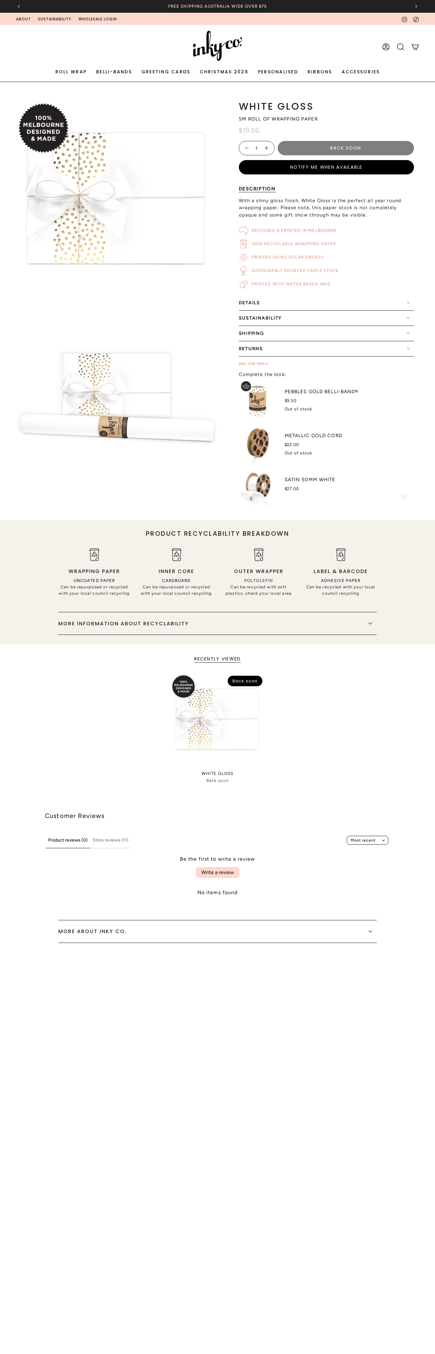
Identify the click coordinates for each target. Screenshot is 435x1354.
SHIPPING (251, 333)
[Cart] (415, 46)
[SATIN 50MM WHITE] (258, 487)
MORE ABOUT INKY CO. (92, 931)
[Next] (416, 6)
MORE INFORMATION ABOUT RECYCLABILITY (123, 623)
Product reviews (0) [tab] (68, 840)
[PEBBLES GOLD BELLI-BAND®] (258, 399)
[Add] (404, 496)
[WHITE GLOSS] (217, 721)
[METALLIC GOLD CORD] (258, 443)
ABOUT (23, 19)
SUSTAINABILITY (54, 19)
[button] (71, 72)
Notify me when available (326, 167)
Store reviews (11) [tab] (110, 840)
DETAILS (249, 302)
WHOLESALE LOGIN (97, 19)
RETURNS (251, 348)
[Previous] (19, 6)
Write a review (217, 872)
